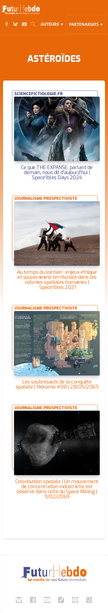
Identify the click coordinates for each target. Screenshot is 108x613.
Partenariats (84, 24)
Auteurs (50, 24)
